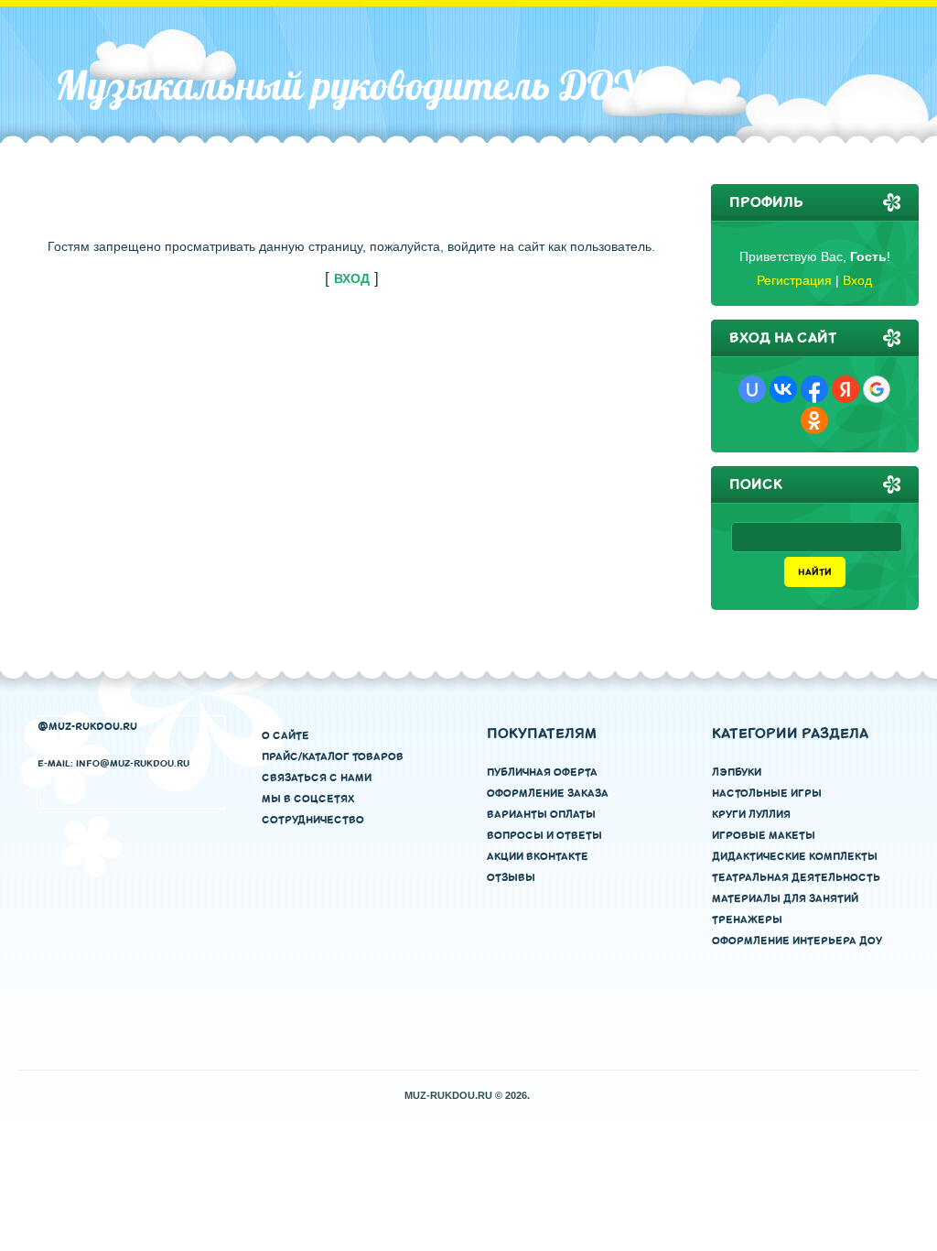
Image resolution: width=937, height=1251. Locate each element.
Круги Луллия (751, 814)
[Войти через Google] (876, 389)
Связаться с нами (317, 778)
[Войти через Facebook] (814, 389)
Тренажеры (747, 920)
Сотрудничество (313, 820)
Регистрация (794, 280)
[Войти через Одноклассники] (814, 420)
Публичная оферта (542, 772)
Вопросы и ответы (544, 836)
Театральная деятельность (796, 878)
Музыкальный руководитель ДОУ (347, 85)
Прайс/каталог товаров (333, 757)
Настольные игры (767, 793)
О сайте (285, 736)
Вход (857, 280)
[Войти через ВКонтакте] (783, 389)
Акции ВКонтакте (537, 857)
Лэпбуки (736, 772)
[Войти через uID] (752, 389)
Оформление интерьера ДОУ (797, 941)
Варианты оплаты (541, 814)
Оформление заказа (548, 793)
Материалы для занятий (785, 899)
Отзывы (511, 878)
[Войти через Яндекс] (845, 389)
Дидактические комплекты (795, 857)
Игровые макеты (763, 836)
